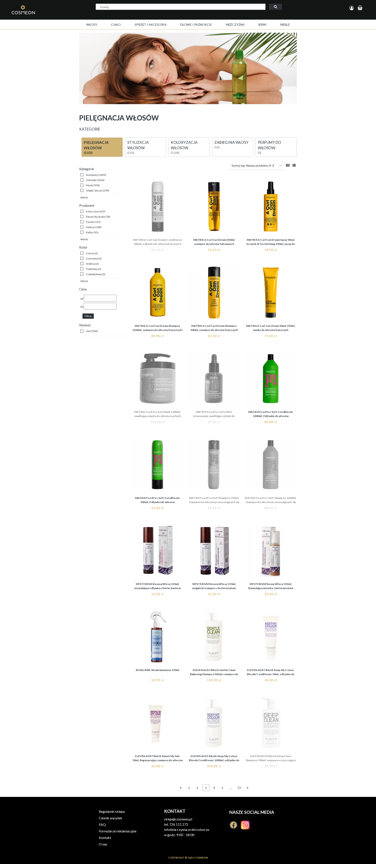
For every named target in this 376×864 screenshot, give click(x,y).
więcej (84, 197)
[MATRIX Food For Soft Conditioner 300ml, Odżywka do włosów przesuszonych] (157, 466)
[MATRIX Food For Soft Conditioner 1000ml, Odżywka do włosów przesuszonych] (271, 380)
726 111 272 (178, 824)
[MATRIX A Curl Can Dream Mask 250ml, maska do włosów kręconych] (271, 294)
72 (239, 787)
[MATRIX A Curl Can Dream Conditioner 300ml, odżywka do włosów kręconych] (157, 208)
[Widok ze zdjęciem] (287, 165)
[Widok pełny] (294, 165)
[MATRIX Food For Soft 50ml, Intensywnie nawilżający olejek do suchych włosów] (214, 380)
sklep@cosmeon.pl (178, 819)
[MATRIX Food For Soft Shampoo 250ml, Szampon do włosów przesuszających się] (214, 466)
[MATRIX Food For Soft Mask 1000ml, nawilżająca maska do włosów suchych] (157, 380)
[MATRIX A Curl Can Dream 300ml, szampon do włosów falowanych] (214, 208)
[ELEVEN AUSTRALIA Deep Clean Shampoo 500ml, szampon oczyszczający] (271, 724)
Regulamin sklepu (112, 811)
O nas (103, 844)
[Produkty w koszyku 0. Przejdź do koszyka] (360, 8)
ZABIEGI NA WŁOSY (231, 142)
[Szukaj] (275, 7)
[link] (93, 174)
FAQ (102, 824)
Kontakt (105, 837)
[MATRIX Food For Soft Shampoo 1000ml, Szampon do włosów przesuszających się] (271, 466)
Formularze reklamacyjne (117, 831)
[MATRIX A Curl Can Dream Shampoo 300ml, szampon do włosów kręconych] (214, 294)
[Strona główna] (37, 14)
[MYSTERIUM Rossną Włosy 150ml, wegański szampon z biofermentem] (214, 552)
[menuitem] (91, 24)
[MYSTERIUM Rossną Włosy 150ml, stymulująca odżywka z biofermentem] (157, 552)
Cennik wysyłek (110, 818)
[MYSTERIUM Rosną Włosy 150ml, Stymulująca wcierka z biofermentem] (271, 552)
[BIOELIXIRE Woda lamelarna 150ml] (157, 638)
